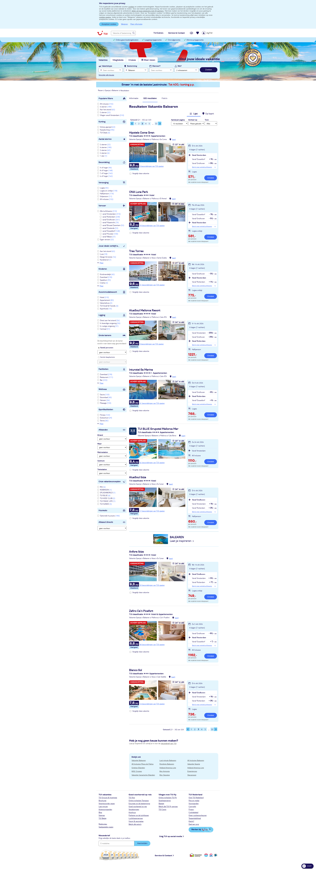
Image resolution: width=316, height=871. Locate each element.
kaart (174, 139)
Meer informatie (136, 24)
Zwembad (106, 277)
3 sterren (105, 150)
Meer (101, 263)
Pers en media (194, 800)
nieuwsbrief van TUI (168, 744)
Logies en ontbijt (108, 190)
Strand (100, 435)
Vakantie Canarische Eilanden (143, 775)
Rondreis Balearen (166, 764)
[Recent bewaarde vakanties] (198, 33)
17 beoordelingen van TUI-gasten (152, 511)
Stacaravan (191, 775)
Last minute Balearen (167, 760)
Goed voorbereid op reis (138, 806)
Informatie (133, 98)
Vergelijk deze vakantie (140, 173)
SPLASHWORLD (107, 492)
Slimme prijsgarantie (195, 40)
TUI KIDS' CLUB (107, 498)
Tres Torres (136, 251)
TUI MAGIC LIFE (107, 501)
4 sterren (105, 106)
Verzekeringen (134, 809)
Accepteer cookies (109, 24)
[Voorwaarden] (210, 855)
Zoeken (208, 70)
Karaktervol (105, 260)
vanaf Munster (110, 234)
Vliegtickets (118, 60)
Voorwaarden (194, 803)
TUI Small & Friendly (109, 306)
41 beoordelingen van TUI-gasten (152, 403)
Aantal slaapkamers (107, 357)
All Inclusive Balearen (195, 760)
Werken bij (196, 829)
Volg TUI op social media (170, 836)
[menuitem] (210, 33)
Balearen (146, 139)
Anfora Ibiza (136, 551)
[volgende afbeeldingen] (183, 152)
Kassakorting (107, 130)
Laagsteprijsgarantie (153, 40)
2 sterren (104, 153)
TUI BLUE (105, 495)
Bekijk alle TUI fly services (168, 806)
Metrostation (102, 452)
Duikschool (106, 418)
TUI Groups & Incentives (108, 797)
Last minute (103, 806)
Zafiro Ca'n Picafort (141, 611)
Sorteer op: (192, 120)
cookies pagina (105, 17)
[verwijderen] (126, 70)
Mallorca (155, 139)
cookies (131, 7)
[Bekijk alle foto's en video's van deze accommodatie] (157, 152)
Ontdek (210, 178)
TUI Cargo (162, 809)
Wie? (180, 66)
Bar (103, 380)
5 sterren (105, 112)
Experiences (192, 771)
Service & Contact (163, 856)
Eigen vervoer (107, 239)
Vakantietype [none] (107, 66)
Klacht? (191, 821)
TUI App (132, 797)
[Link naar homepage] (102, 33)
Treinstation (102, 469)
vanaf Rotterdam (111, 217)
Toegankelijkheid (195, 818)
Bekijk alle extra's (135, 824)
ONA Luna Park (138, 192)
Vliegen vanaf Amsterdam (112, 115)
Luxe (103, 254)
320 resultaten (150, 98)
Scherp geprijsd (107, 127)
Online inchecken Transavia (139, 800)
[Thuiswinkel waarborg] (196, 855)
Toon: (207, 120)
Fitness (105, 415)
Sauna (104, 394)
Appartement (107, 300)
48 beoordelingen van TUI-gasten (152, 644)
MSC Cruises (137, 771)
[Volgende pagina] (159, 123)
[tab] (133, 99)
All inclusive (106, 104)
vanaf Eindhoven (111, 219)
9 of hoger (106, 167)
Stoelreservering (165, 800)
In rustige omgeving (109, 326)
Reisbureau (103, 824)
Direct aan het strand (110, 320)
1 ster (103, 156)
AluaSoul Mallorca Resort (144, 310)
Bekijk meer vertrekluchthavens (202, 167)
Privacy (191, 809)
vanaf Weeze (108, 236)
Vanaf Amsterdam (199, 155)
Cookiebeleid (193, 812)
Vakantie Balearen (139, 760)
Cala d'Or (163, 317)
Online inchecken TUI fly (168, 797)
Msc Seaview (164, 775)
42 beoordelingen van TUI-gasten (152, 462)
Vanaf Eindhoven (198, 500)
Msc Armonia (164, 771)
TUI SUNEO (106, 504)
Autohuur (132, 812)
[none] (101, 70)
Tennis (104, 420)
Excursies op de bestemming (139, 803)
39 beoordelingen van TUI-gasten (152, 585)
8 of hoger (106, 170)
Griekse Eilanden (138, 768)
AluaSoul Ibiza (137, 477)
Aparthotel (106, 308)
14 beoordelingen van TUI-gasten (152, 704)
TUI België (102, 818)
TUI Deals (105, 132)
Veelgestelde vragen (106, 827)
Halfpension (107, 193)
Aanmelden (142, 843)
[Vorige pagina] (132, 123)
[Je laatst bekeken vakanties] (191, 33)
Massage (105, 403)
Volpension (106, 196)
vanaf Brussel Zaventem (113, 225)
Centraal (105, 329)
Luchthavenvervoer (136, 818)
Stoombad (106, 397)
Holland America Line (167, 768)
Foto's (164, 98)
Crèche (104, 283)
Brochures (102, 800)
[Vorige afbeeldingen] (131, 152)
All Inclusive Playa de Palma (142, 764)
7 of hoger (106, 173)
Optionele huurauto (110, 515)
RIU (103, 487)
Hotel (104, 297)
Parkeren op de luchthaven (139, 815)
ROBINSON (106, 490)
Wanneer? (156, 66)
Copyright (192, 806)
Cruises (132, 60)
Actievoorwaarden (105, 809)
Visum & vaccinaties (136, 821)
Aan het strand (107, 109)
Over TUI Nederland (196, 797)
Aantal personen (106, 347)
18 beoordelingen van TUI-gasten (152, 225)
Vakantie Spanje (135, 139)
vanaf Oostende (110, 228)
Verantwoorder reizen (107, 803)
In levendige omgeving (110, 323)
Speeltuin (105, 280)
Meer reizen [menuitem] (149, 60)
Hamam (105, 400)
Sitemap (102, 815)
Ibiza (153, 258)
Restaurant (106, 377)
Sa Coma (163, 139)
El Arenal (163, 198)
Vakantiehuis (106, 303)
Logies (104, 188)
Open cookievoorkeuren (198, 815)
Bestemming (132, 66)
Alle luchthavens (108, 211)
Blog (100, 812)
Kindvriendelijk (107, 274)
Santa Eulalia (162, 258)
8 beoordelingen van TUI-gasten (152, 166)
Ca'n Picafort (164, 617)
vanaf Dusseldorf (111, 231)
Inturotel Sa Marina (141, 369)
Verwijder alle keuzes (106, 75)
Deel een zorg (194, 824)
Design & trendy (108, 257)
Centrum (101, 461)
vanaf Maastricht (110, 222)
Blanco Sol (135, 670)
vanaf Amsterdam (111, 214)
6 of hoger (106, 176)
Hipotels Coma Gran (141, 132)
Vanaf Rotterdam (198, 341)
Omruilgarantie (174, 40)
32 (156, 123)
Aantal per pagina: (178, 120)
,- (191, 177)
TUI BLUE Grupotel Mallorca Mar (158, 429)
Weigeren (124, 24)
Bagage (161, 803)
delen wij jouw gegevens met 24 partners (148, 11)
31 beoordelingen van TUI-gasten (152, 285)
